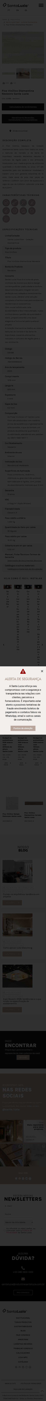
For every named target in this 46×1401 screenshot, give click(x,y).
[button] (42, 671)
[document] (23, 700)
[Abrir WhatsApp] (40, 1395)
